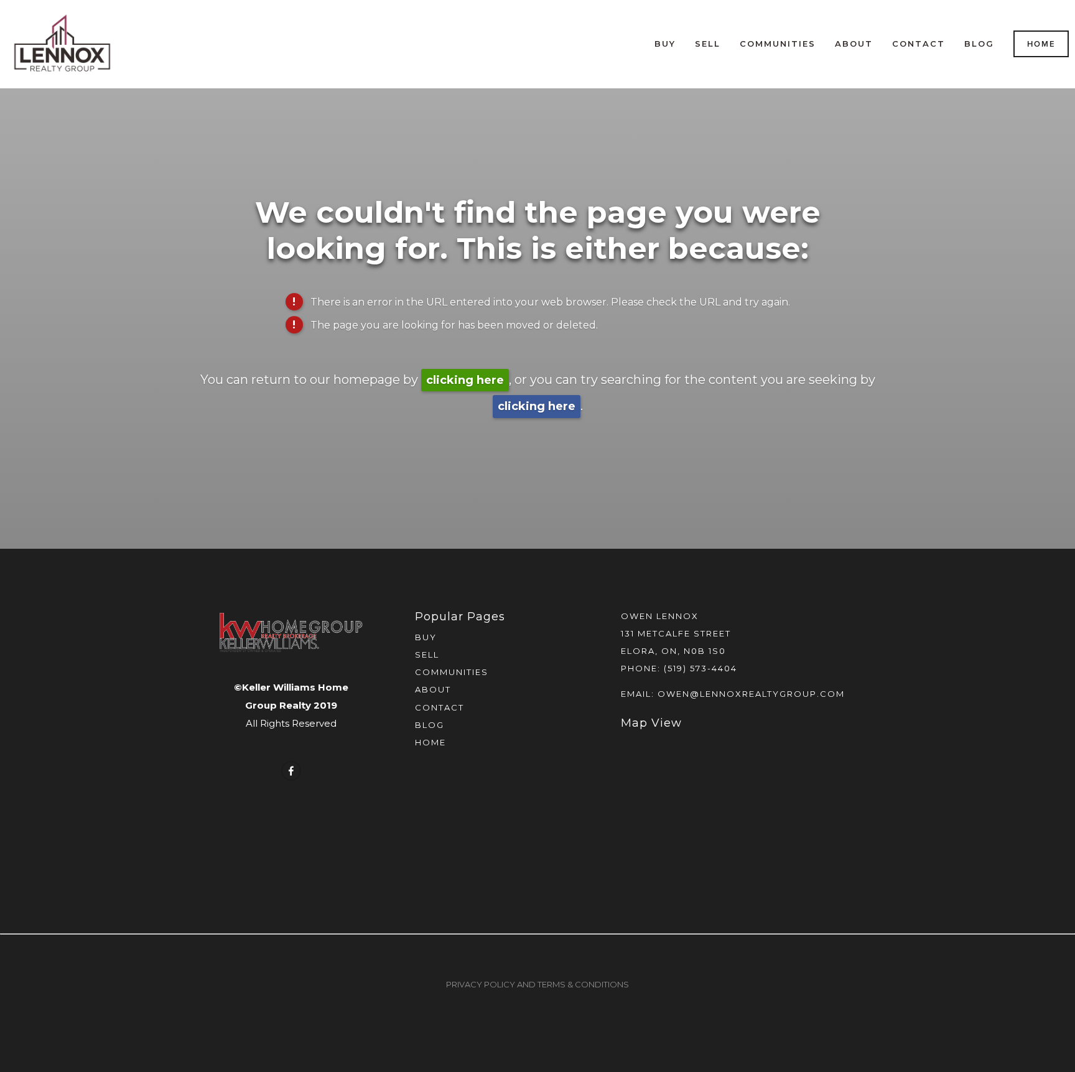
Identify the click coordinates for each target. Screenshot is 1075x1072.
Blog (979, 44)
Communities (778, 44)
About (854, 44)
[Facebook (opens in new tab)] (291, 771)
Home (1041, 44)
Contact (918, 44)
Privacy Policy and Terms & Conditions (537, 984)
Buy (665, 44)
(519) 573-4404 (700, 668)
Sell (707, 44)
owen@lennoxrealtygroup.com (751, 694)
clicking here (465, 380)
